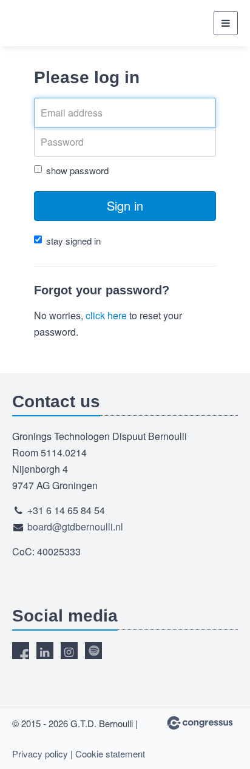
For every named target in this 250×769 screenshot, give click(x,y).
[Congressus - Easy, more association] (200, 723)
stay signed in (73, 240)
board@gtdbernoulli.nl (75, 527)
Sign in (125, 205)
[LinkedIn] (44, 650)
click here (106, 315)
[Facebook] (20, 650)
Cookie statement (110, 753)
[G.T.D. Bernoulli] (57, 23)
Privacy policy (40, 753)
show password (77, 170)
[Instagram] (69, 650)
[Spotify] (93, 650)
